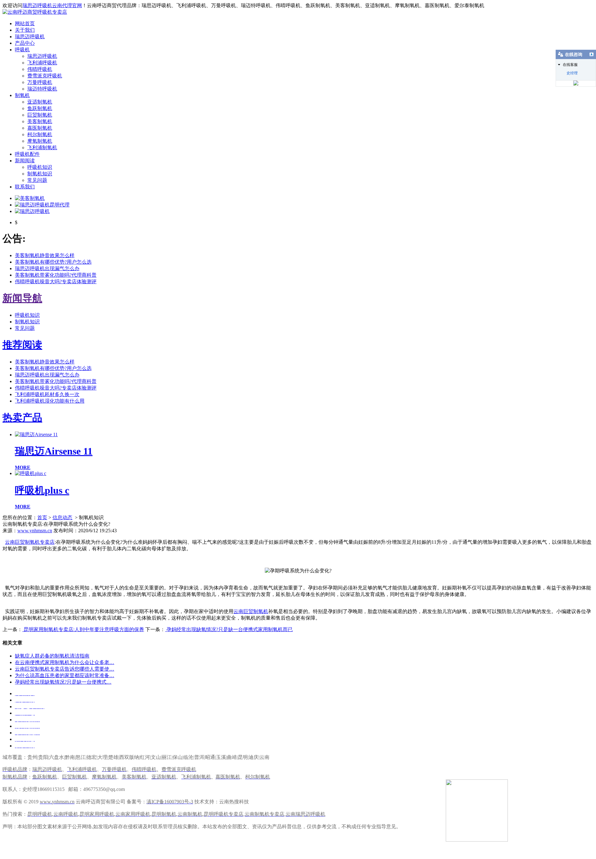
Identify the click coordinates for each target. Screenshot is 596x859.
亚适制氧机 (39, 101)
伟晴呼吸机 (39, 69)
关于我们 (25, 30)
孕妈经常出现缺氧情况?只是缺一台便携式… (63, 682)
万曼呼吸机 (39, 82)
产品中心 (25, 43)
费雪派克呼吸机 (44, 75)
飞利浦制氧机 (42, 147)
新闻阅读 (25, 160)
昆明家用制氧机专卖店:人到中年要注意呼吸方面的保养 (83, 629)
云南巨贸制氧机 (250, 611)
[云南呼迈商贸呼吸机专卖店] (34, 12)
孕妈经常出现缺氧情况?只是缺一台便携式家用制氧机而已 (229, 629)
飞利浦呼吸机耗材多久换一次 (47, 394)
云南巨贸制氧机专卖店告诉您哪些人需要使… (64, 669)
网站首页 (25, 23)
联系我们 (25, 186)
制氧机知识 (39, 173)
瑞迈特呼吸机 (42, 88)
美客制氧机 (39, 121)
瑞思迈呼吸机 (30, 36)
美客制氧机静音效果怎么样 (44, 255)
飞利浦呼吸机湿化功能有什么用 (49, 401)
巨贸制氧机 (39, 115)
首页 (42, 517)
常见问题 (37, 180)
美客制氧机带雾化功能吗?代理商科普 (56, 275)
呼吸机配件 (27, 154)
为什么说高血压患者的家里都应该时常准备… (64, 675)
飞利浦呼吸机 (42, 62)
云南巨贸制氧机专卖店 (30, 542)
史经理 (572, 73)
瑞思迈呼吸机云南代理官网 (52, 5)
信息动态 (62, 517)
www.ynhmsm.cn (34, 530)
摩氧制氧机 (39, 141)
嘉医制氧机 (39, 128)
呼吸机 (22, 49)
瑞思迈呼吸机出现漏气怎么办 (47, 268)
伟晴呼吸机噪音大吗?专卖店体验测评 (56, 281)
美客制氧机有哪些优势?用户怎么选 (53, 262)
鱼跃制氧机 (39, 108)
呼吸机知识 (39, 167)
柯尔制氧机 (39, 134)
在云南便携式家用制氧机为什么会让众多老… (64, 662)
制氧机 (22, 95)
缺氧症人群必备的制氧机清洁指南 (52, 655)
